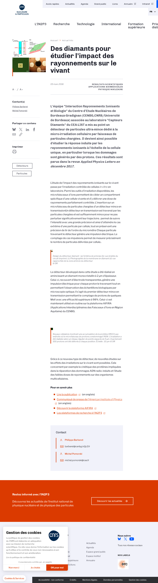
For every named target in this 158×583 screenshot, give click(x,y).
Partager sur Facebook (34, 129)
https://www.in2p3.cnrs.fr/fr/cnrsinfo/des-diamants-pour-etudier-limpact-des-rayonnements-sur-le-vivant (20, 134)
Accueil (54, 40)
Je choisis (35, 567)
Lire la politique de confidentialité (20, 557)
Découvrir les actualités (109, 501)
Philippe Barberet (20, 106)
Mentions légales (89, 580)
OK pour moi (57, 567)
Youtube (131, 538)
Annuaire (128, 4)
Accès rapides (52, 4)
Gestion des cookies (137, 580)
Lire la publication (67, 394)
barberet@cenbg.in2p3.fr (77, 446)
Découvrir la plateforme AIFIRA (75, 408)
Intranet (146, 4)
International (111, 24)
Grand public (100, 4)
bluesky (119, 538)
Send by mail (14, 134)
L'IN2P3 (40, 24)
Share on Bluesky (14, 129)
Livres (115, 4)
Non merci (14, 567)
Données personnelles (113, 580)
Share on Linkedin (27, 129)
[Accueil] (22, 9)
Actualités (70, 4)
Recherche (61, 24)
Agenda (84, 4)
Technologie (86, 24)
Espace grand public (96, 552)
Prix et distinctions (66, 564)
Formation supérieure (136, 25)
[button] (14, 578)
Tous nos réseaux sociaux (130, 545)
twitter (125, 538)
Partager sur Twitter (20, 129)
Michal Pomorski (19, 110)
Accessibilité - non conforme (51, 580)
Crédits (73, 580)
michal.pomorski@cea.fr (77, 460)
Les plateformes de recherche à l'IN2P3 (79, 412)
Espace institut (93, 556)
